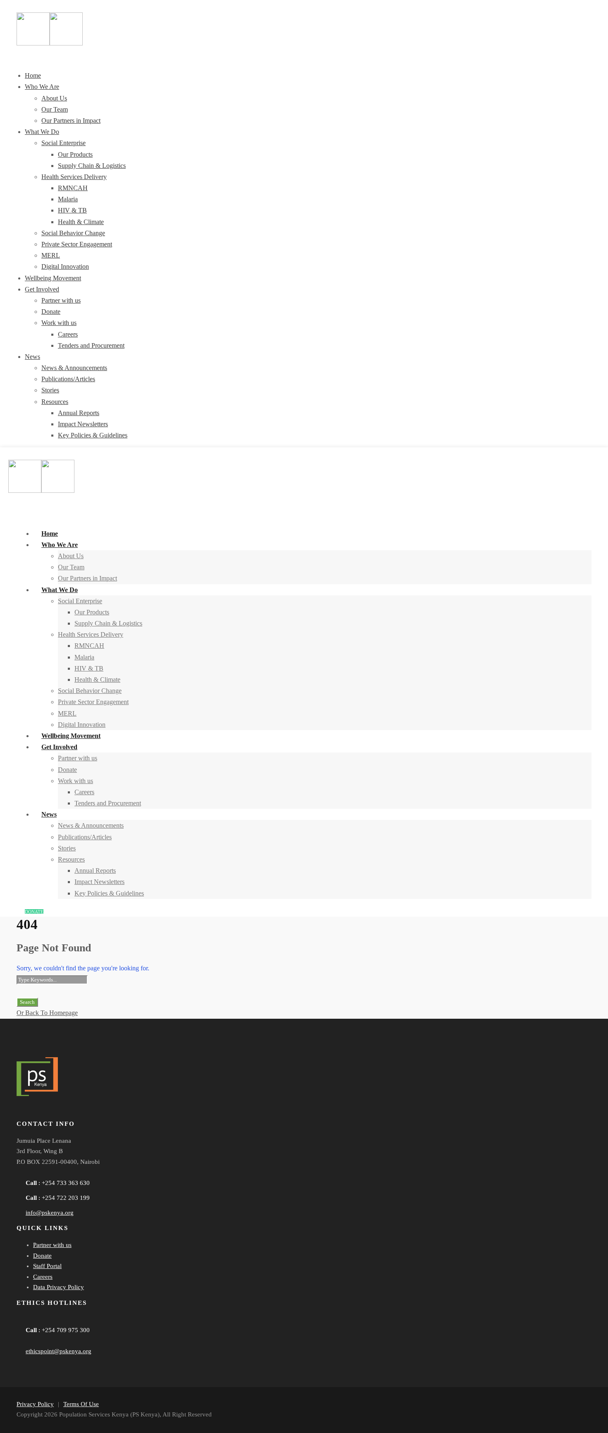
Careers (68, 334)
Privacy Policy (35, 1404)
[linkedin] (49, 1113)
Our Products (75, 154)
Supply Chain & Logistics (92, 165)
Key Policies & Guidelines (92, 435)
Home (33, 75)
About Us (54, 98)
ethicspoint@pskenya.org (58, 1351)
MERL (50, 255)
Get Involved (42, 289)
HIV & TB (72, 210)
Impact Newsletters (83, 424)
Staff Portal (47, 1266)
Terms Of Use (81, 1404)
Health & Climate (81, 221)
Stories (50, 390)
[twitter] (72, 1113)
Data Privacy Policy (58, 1287)
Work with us (59, 322)
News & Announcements (74, 367)
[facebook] (27, 1113)
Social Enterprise (63, 142)
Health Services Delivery (74, 176)
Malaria (68, 199)
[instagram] (94, 1113)
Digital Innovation (65, 266)
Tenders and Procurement (91, 345)
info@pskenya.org (50, 1212)
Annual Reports (78, 412)
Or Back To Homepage (47, 1012)
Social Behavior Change (73, 232)
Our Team (54, 109)
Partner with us (61, 300)
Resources (54, 401)
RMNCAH (73, 187)
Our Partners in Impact (71, 120)
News (32, 356)
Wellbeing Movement (53, 278)
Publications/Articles (68, 378)
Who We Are (42, 86)
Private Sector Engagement (76, 244)
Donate (50, 311)
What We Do (42, 131)
